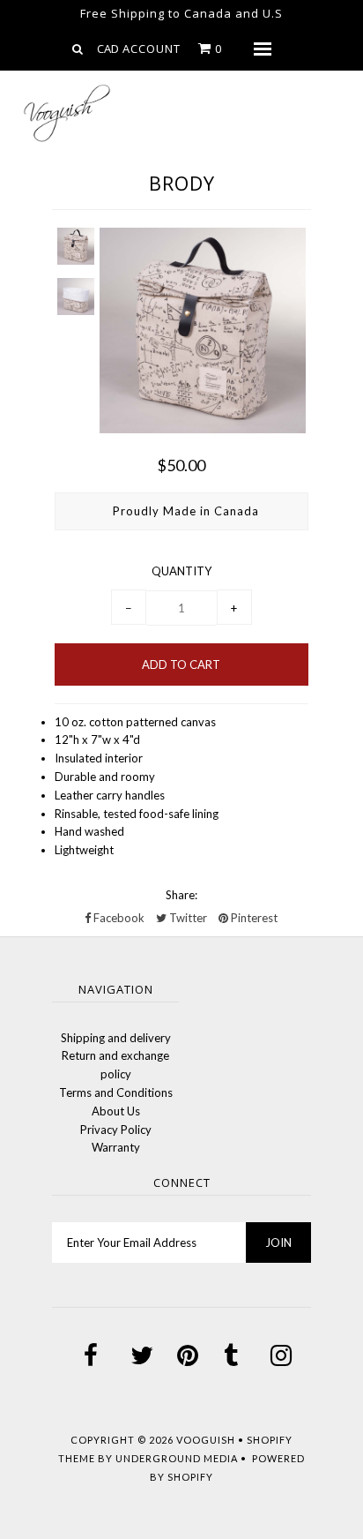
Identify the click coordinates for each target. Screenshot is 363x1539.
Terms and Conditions (116, 1092)
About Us (116, 1111)
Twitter (187, 918)
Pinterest (253, 918)
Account (151, 48)
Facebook (117, 918)
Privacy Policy (116, 1129)
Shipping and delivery (116, 1038)
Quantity (181, 571)
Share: (181, 895)
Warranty (116, 1147)
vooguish (205, 1439)
